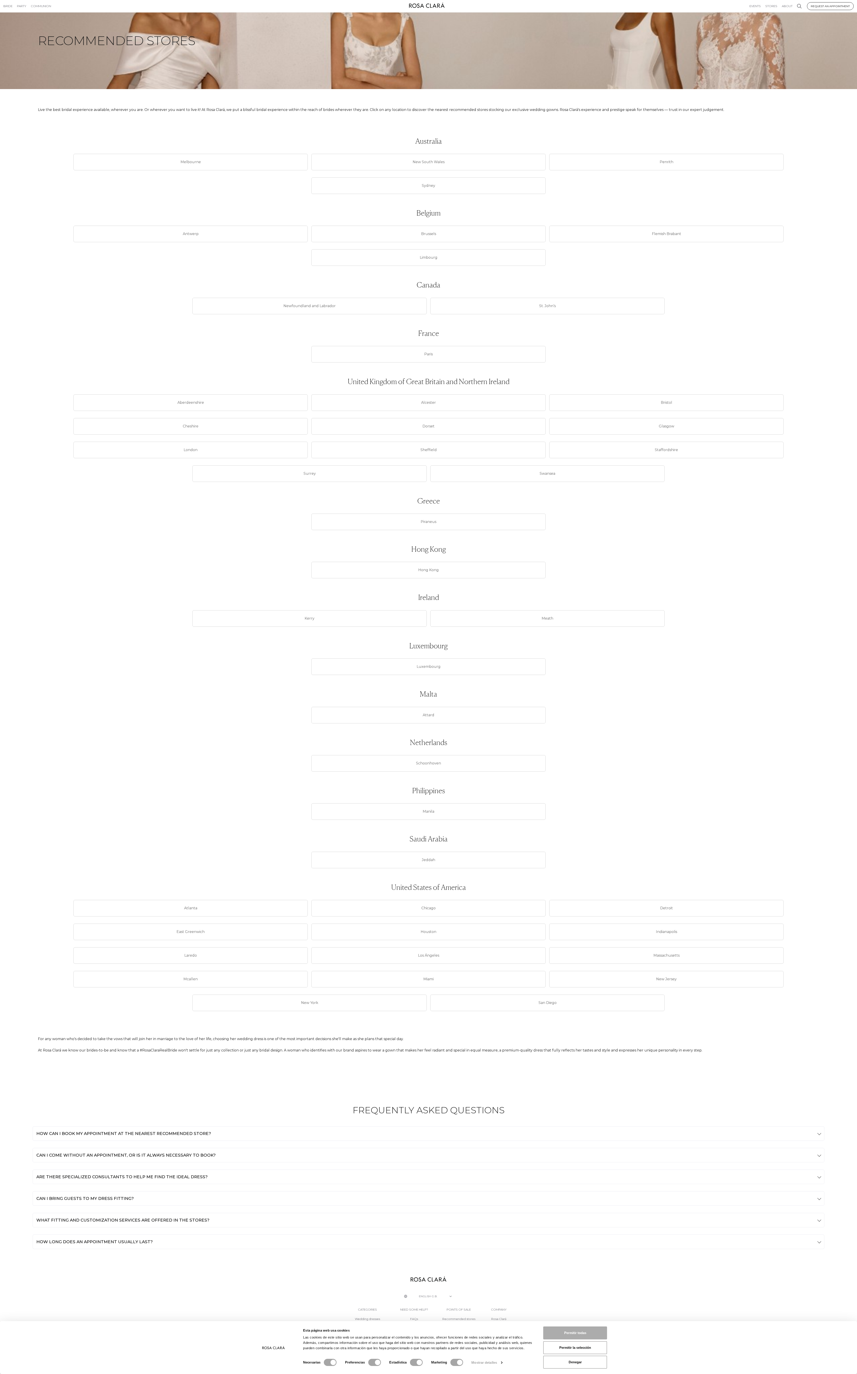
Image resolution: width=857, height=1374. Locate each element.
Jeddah (428, 860)
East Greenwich (191, 932)
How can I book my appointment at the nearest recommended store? (123, 1133)
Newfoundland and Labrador (309, 306)
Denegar (575, 1362)
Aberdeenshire (190, 402)
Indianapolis (666, 932)
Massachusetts (666, 955)
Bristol (666, 402)
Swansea (547, 473)
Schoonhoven (428, 763)
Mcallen (190, 979)
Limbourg (428, 257)
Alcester (428, 402)
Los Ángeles (428, 955)
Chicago (428, 908)
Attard (428, 715)
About (787, 6)
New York (309, 1003)
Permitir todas (575, 1333)
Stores (771, 6)
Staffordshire (666, 450)
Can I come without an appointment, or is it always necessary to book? (126, 1155)
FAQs (414, 1319)
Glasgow (666, 426)
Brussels (428, 234)
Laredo (190, 955)
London (191, 450)
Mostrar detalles (484, 1362)
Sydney (428, 185)
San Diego (548, 1003)
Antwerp (191, 234)
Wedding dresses (367, 1319)
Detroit (666, 908)
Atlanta (190, 908)
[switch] (374, 1362)
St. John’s (547, 306)
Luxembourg (429, 666)
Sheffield (428, 450)
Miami (428, 979)
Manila (428, 811)
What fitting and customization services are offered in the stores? (122, 1220)
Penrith (666, 162)
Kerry (309, 618)
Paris (428, 354)
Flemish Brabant (666, 234)
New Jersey (666, 979)
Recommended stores (458, 1319)
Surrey (310, 473)
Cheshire (190, 426)
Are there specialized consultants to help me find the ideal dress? (122, 1176)
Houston (428, 932)
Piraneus (428, 522)
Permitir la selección (575, 1347)
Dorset (428, 426)
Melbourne (191, 162)
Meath (547, 618)
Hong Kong (428, 570)
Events (755, 6)
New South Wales (429, 162)
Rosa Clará (498, 1319)
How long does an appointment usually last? (94, 1241)
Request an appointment (830, 6)
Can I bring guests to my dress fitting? (85, 1198)
